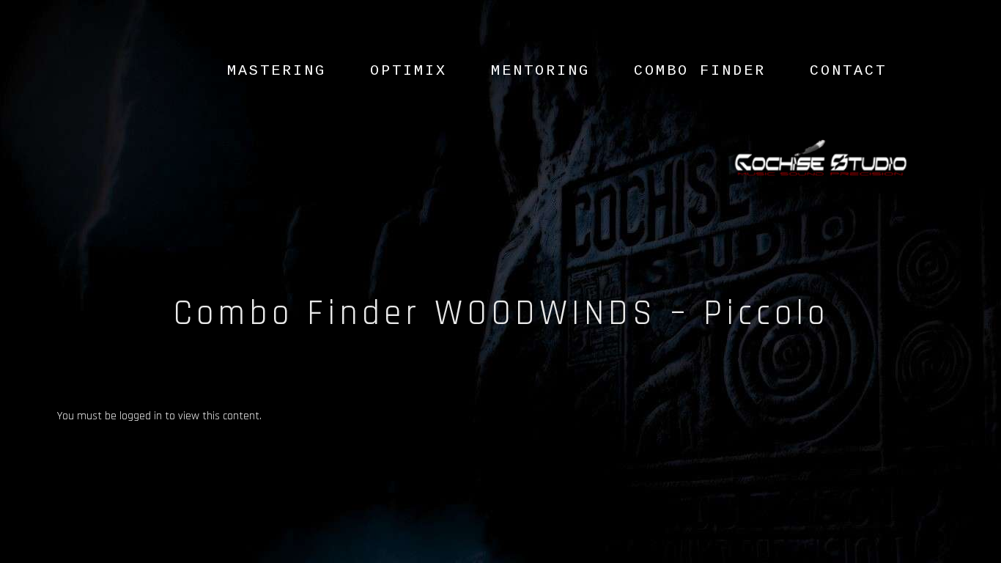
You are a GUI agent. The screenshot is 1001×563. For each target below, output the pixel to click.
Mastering (276, 70)
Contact (848, 70)
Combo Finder (700, 70)
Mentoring (540, 70)
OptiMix (408, 70)
